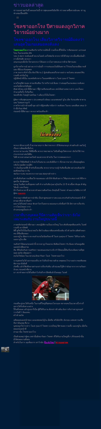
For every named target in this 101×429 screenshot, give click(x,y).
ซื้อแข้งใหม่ (49, 342)
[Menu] (17, 17)
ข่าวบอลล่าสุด (28, 5)
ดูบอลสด (21, 193)
